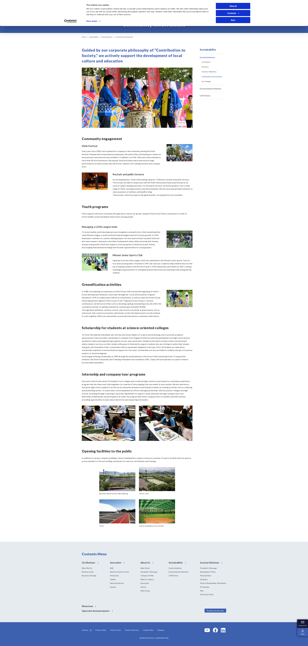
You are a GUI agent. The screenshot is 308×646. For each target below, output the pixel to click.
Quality (113, 579)
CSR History (205, 95)
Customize (231, 13)
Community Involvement (212, 77)
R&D (112, 568)
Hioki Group (145, 591)
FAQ (202, 591)
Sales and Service (117, 583)
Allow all (233, 6)
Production (114, 576)
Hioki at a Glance (147, 579)
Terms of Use (115, 630)
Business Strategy (89, 576)
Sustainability (93, 37)
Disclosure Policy (207, 594)
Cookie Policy (148, 630)
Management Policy (208, 572)
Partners (205, 67)
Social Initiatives (106, 37)
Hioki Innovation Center (119, 572)
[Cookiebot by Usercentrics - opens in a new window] (70, 21)
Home (84, 37)
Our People (206, 81)
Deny (233, 20)
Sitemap (160, 630)
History (143, 587)
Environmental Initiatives (210, 88)
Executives (145, 583)
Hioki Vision (145, 568)
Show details (91, 21)
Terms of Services (132, 630)
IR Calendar (204, 587)
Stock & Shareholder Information (213, 583)
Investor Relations (209, 72)
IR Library (204, 579)
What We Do (87, 568)
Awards (113, 587)
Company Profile (147, 576)
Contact (85, 630)
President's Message (149, 572)
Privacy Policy (100, 630)
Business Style (88, 572)
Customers (206, 62)
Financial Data (205, 576)
